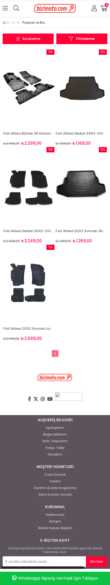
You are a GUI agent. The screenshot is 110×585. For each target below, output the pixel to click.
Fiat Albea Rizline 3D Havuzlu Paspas (28, 133)
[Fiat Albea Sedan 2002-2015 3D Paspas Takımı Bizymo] (28, 185)
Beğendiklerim (55, 434)
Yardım (55, 481)
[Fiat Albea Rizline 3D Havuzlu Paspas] (28, 87)
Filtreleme (85, 38)
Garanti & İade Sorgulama (55, 488)
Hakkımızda (55, 515)
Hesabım (55, 454)
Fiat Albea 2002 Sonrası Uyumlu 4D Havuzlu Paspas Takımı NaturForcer (28, 328)
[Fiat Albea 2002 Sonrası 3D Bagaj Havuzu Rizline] (81, 185)
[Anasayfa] (8, 22)
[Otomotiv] (13, 22)
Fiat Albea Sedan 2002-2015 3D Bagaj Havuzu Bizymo (81, 133)
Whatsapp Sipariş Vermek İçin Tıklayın (58, 578)
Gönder (96, 561)
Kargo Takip (55, 448)
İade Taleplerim (55, 441)
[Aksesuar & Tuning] (18, 22)
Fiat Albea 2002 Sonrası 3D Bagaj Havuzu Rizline (81, 230)
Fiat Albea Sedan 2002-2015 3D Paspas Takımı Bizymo (28, 230)
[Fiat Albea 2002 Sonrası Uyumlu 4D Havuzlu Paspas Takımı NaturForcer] (28, 283)
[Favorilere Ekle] (29, 97)
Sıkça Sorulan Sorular (55, 494)
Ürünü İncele (39, 97)
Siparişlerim (55, 428)
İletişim (55, 521)
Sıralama (31, 38)
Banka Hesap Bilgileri (55, 528)
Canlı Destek (55, 475)
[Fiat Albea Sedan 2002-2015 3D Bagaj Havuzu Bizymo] (81, 87)
